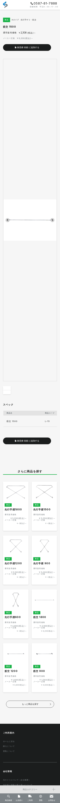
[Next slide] (52, 220)
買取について (9, 751)
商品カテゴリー (30, 789)
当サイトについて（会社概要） (17, 780)
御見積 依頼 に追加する (28, 440)
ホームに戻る (9, 742)
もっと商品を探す (30, 704)
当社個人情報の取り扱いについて (18, 785)
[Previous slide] (7, 220)
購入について (9, 746)
